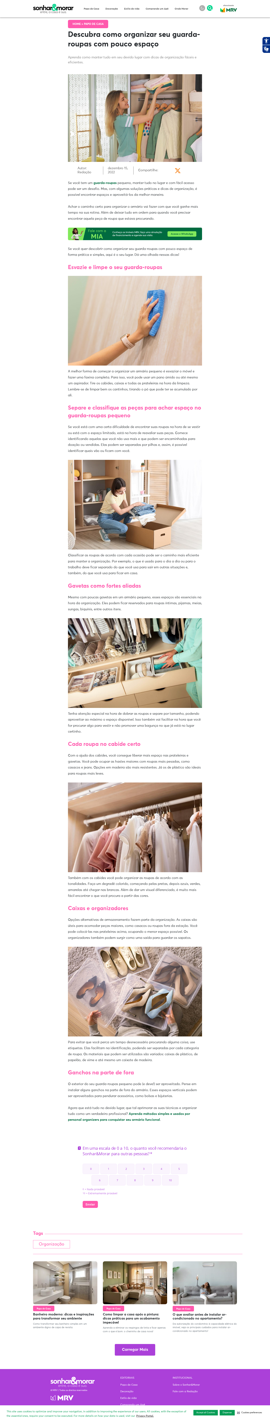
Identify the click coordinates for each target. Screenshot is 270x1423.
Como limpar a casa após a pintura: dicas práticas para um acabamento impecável (131, 1318)
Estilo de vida (131, 9)
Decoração (111, 9)
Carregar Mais (135, 1350)
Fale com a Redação (185, 1391)
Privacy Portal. (145, 1416)
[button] (249, 1413)
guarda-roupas (105, 183)
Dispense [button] (227, 1413)
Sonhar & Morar (53, 6)
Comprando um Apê (157, 9)
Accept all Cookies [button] (205, 1413)
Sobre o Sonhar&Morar (186, 1385)
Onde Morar (181, 9)
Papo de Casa (91, 9)
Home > (78, 24)
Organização (51, 1244)
